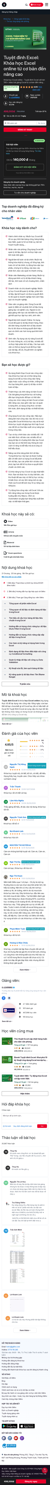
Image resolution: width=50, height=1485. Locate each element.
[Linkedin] (10, 1438)
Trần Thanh (15, 786)
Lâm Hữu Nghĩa (17, 800)
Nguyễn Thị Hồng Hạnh (18, 765)
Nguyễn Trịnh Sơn (18, 817)
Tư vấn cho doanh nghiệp (25, 193)
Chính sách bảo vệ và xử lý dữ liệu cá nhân (18, 1390)
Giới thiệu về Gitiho (9, 1378)
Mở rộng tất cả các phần (11, 577)
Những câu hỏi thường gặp (12, 1358)
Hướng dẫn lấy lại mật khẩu (12, 1367)
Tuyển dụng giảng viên (10, 1413)
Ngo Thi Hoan (16, 876)
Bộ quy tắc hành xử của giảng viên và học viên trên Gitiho (24, 1393)
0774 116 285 (13, 1350)
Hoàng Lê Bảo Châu (19, 943)
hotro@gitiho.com (13, 1347)
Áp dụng (41, 123)
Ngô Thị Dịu (15, 862)
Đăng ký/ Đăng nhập (10, 12)
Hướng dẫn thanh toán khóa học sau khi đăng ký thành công (25, 1370)
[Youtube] (16, 1438)
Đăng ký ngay (25, 130)
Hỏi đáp (5, 1384)
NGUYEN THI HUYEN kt (20, 845)
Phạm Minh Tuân (17, 929)
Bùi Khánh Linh (16, 831)
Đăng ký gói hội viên (25, 167)
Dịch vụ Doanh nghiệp (10, 1410)
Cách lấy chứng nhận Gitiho (12, 1399)
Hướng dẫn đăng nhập (10, 1364)
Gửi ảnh (8, 1126)
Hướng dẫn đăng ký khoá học (13, 1361)
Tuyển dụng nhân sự (9, 1416)
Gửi (42, 1126)
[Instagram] (22, 1438)
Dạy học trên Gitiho (9, 1407)
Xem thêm (24, 970)
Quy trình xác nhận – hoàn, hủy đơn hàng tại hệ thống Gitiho (24, 1396)
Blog (3, 1381)
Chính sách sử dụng (9, 1387)
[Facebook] (4, 1438)
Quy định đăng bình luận (22, 1126)
